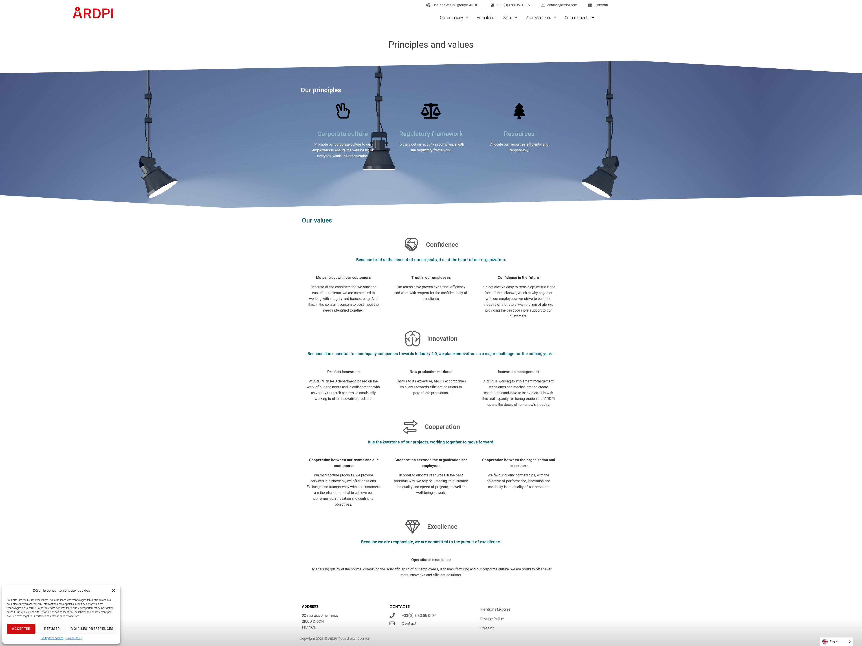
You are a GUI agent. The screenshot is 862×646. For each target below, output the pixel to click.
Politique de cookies (52, 638)
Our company (451, 17)
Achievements (538, 17)
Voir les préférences (92, 629)
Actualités (485, 17)
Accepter (21, 629)
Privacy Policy (74, 638)
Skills (507, 17)
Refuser (52, 629)
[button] (113, 590)
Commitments (577, 17)
